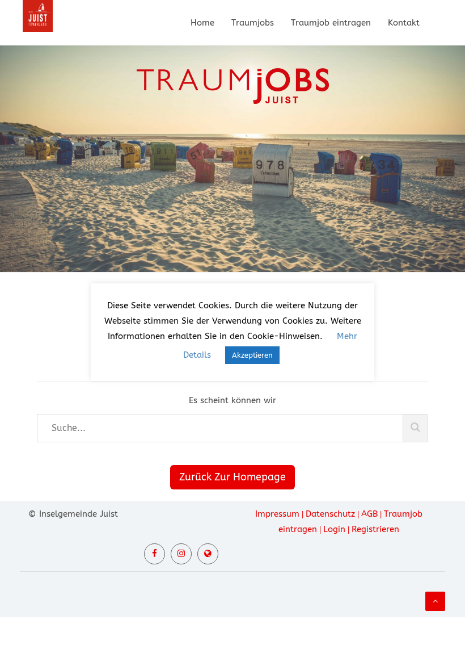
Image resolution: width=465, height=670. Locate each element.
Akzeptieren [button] (252, 355)
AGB (369, 514)
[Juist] (207, 553)
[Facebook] (154, 553)
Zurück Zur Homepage (232, 477)
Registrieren (375, 529)
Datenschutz (330, 514)
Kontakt (404, 23)
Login (334, 529)
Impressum (277, 514)
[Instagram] (181, 553)
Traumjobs (252, 23)
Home (202, 23)
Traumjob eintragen (331, 23)
